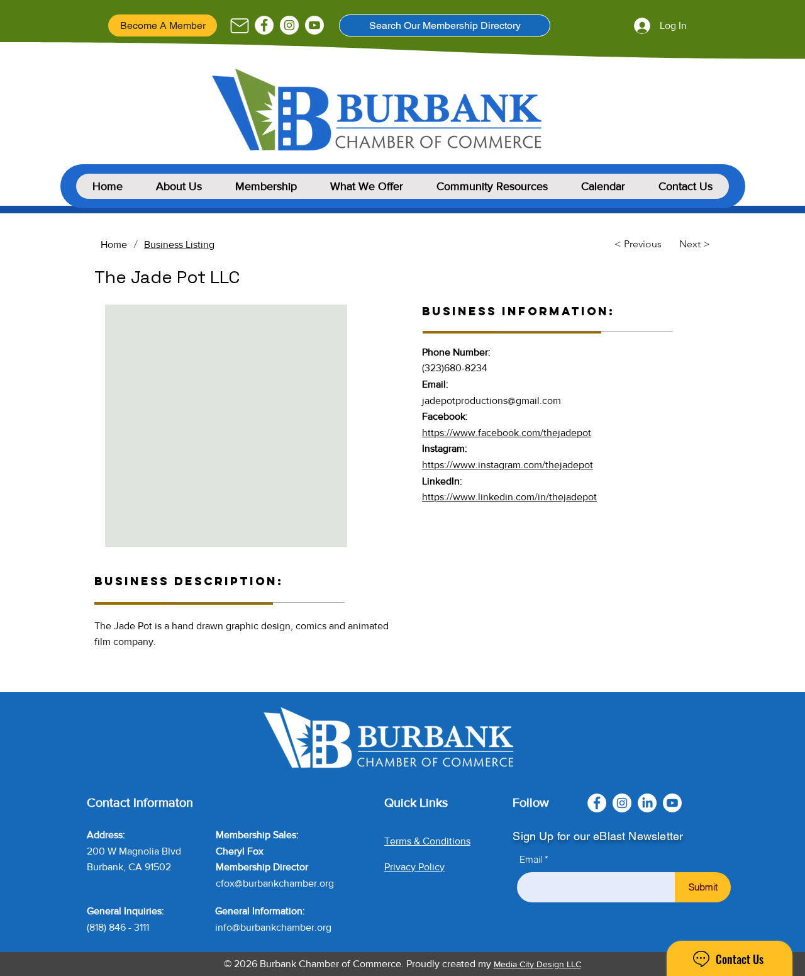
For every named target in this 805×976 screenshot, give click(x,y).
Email (530, 859)
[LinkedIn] (647, 803)
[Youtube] (314, 25)
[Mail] (239, 26)
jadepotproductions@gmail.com (491, 400)
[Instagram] (289, 25)
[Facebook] (264, 25)
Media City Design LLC (537, 964)
